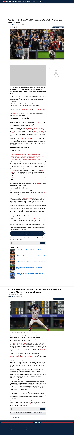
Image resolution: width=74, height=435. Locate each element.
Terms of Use (49, 427)
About (11, 425)
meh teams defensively (33, 218)
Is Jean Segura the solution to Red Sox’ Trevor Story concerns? (24, 157)
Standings (29, 1)
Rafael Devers (13, 177)
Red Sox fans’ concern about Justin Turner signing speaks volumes (25, 154)
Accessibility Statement (27, 429)
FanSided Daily (13, 427)
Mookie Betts (15, 170)
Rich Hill (13, 111)
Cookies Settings (50, 429)
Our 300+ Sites (50, 425)
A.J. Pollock (36, 109)
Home (11, 280)
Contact (38, 425)
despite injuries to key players (25, 109)
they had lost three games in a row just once (35, 128)
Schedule (24, 1)
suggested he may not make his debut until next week (21, 356)
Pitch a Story (24, 427)
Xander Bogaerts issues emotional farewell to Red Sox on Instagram (26, 159)
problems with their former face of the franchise (26, 403)
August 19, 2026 (28, 379)
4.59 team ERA (27, 198)
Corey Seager (42, 109)
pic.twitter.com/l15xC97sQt (16, 377)
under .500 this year (26, 138)
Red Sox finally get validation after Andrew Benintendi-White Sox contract (27, 153)
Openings (24, 425)
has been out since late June (31, 360)
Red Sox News (16, 280)
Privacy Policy (39, 427)
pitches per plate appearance (16, 202)
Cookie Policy (61, 427)
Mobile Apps (61, 425)
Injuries (37, 1)
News (16, 1)
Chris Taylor (36, 183)
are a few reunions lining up (20, 343)
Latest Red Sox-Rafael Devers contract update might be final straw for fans (27, 156)
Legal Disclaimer (13, 429)
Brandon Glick (12, 296)
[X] (67, 1)
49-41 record (40, 122)
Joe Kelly (14, 113)
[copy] (16, 27)
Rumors (19, 1)
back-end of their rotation (37, 226)
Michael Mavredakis (13, 24)
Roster (34, 1)
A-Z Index (38, 429)
